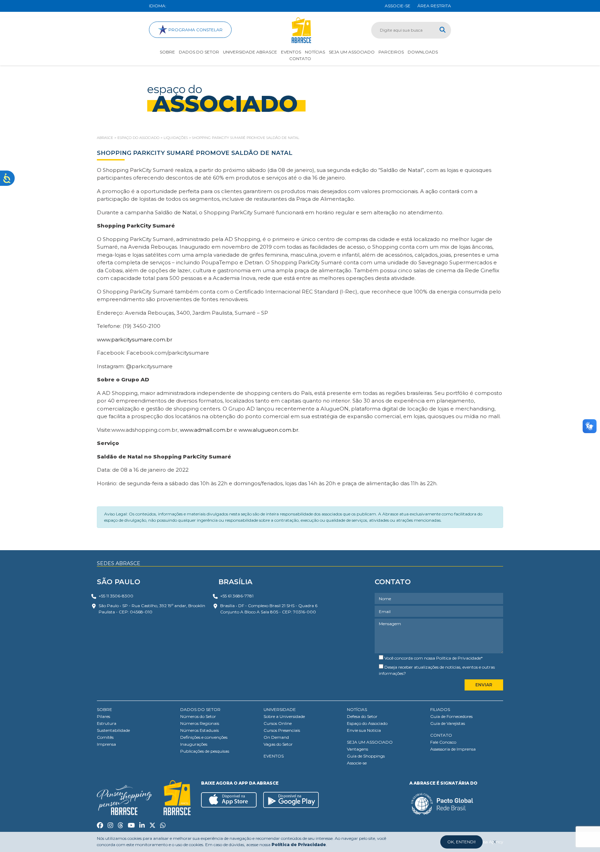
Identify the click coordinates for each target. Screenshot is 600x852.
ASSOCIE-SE (397, 5)
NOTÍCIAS (357, 709)
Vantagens (357, 749)
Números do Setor (198, 716)
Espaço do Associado (367, 723)
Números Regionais (199, 723)
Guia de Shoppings (366, 756)
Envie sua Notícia (364, 730)
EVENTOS (274, 756)
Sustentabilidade (113, 730)
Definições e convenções (203, 737)
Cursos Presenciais (282, 730)
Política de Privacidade (458, 658)
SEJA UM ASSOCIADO (370, 742)
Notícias (315, 52)
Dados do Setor (199, 52)
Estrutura (106, 723)
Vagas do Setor (278, 744)
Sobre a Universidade (284, 716)
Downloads (423, 52)
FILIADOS (440, 709)
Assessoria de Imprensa (453, 749)
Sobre (167, 52)
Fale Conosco (443, 742)
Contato (300, 58)
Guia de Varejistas (447, 723)
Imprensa (106, 744)
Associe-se (357, 763)
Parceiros (391, 52)
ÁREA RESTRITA (434, 5)
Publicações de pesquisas (204, 751)
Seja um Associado (352, 52)
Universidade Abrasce (250, 52)
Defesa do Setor (362, 716)
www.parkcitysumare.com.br (134, 339)
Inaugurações (193, 744)
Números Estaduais (199, 730)
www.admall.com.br (206, 430)
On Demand (276, 737)
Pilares (103, 716)
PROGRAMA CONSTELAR (195, 29)
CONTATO (441, 735)
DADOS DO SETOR (200, 709)
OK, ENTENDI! (461, 841)
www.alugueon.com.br (268, 430)
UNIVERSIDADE (280, 709)
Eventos (291, 52)
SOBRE (104, 709)
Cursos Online (278, 723)
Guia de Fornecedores (451, 716)
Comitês (105, 737)
